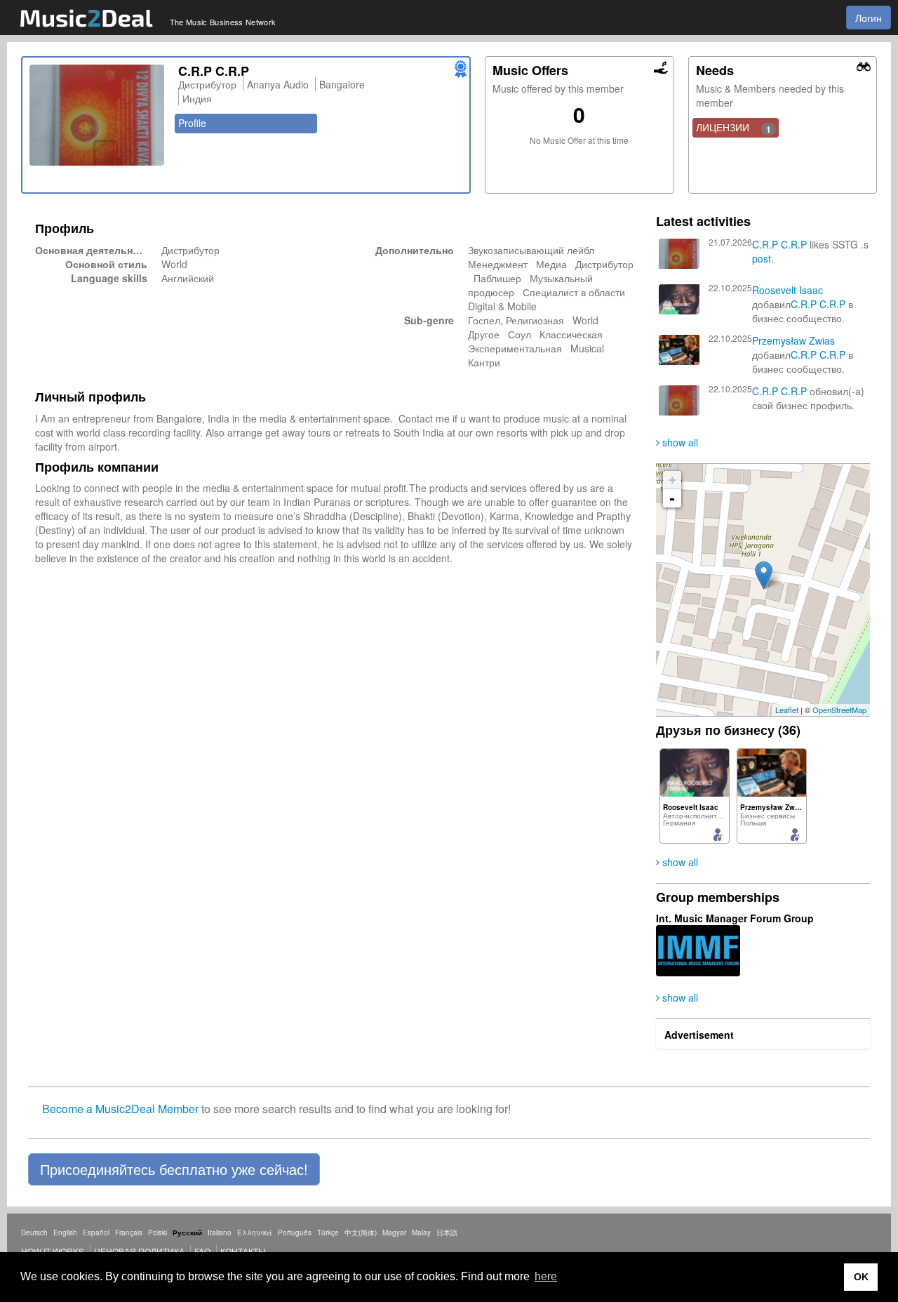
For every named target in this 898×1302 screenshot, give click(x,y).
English (65, 1232)
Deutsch (34, 1232)
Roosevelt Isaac (787, 290)
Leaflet (786, 709)
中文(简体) (360, 1232)
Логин (868, 18)
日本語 (446, 1232)
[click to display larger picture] (96, 115)
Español (96, 1232)
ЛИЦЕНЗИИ (734, 127)
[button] (174, 1169)
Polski (157, 1232)
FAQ (202, 1251)
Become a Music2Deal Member (120, 1109)
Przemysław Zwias (793, 340)
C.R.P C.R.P (779, 244)
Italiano (220, 1232)
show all (678, 442)
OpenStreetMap (839, 709)
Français (128, 1232)
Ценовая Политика (139, 1251)
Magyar (394, 1232)
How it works (52, 1251)
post (761, 258)
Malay (421, 1232)
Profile (192, 123)
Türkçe (328, 1232)
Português (294, 1232)
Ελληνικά (254, 1232)
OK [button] (861, 1276)
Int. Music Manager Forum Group (735, 918)
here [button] (546, 1276)
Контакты (243, 1251)
